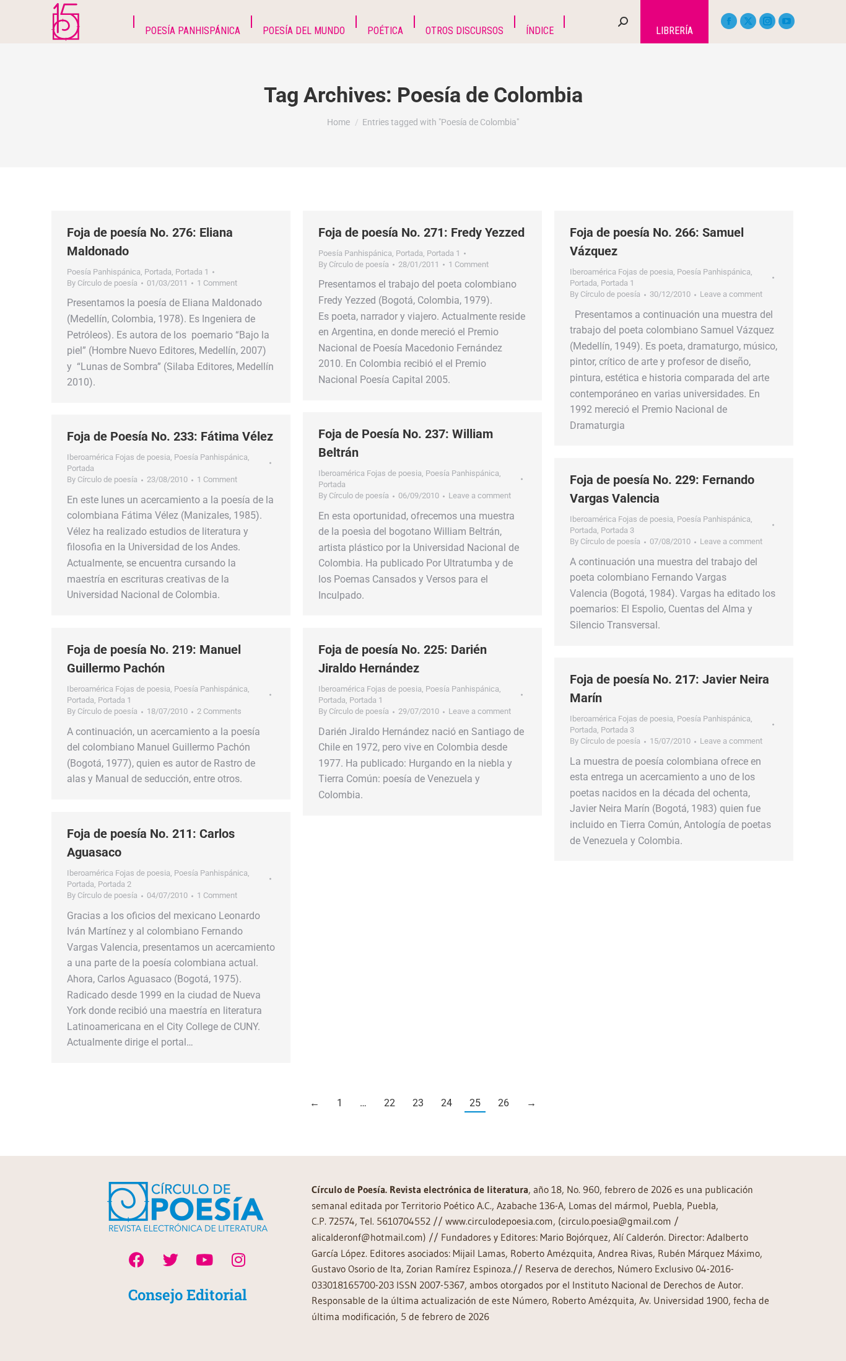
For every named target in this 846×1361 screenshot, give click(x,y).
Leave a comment (731, 294)
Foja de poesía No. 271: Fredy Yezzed (421, 232)
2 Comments (219, 711)
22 (389, 1103)
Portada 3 (617, 530)
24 (446, 1103)
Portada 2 (114, 884)
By (102, 283)
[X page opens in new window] (748, 21)
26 (503, 1103)
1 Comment (217, 283)
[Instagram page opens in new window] (767, 21)
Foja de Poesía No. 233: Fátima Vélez (170, 436)
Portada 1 (192, 271)
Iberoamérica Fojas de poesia (621, 271)
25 (475, 1103)
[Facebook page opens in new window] (729, 21)
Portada (158, 271)
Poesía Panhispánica (104, 271)
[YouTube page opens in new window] (786, 21)
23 (418, 1103)
